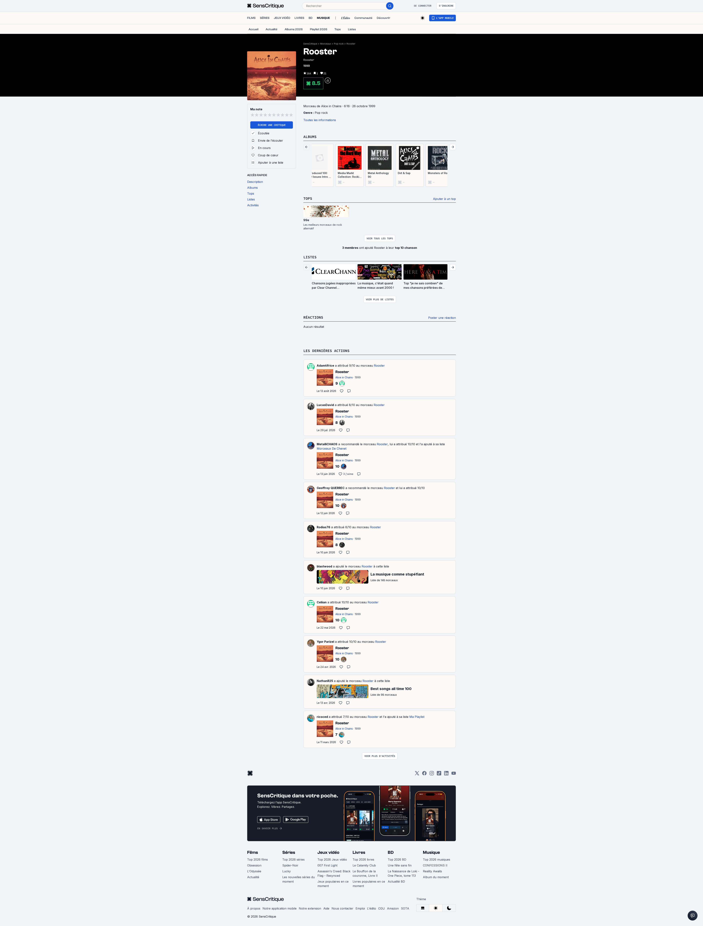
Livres (359, 852)
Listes (310, 257)
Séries (288, 852)
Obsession (254, 865)
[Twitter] (417, 774)
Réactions (313, 317)
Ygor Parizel (325, 641)
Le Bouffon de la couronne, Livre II (365, 873)
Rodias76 (323, 527)
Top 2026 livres (363, 859)
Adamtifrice (325, 365)
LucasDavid (325, 405)
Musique (431, 852)
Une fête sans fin (400, 865)
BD (391, 852)
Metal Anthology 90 (378, 174)
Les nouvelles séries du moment (298, 879)
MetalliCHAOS (327, 444)
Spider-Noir (290, 865)
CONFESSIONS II (435, 865)
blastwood (324, 566)
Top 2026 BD (397, 859)
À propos (253, 908)
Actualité (253, 877)
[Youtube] (453, 774)
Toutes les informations (319, 120)
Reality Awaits (432, 871)
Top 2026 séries (293, 859)
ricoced (322, 717)
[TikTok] (439, 774)
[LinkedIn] (446, 774)
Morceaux (325, 43)
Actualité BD (396, 881)
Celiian (322, 602)
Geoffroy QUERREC (331, 488)
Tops (307, 198)
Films (252, 852)
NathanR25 (325, 681)
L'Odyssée (254, 871)
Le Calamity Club (364, 865)
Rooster (351, 43)
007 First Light (327, 865)
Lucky (286, 871)
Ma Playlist (416, 717)
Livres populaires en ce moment (369, 884)
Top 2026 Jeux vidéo (332, 859)
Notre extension (310, 908)
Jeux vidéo (328, 852)
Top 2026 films (257, 859)
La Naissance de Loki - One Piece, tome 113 (403, 873)
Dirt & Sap (404, 173)
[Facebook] (424, 774)
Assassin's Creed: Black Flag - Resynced (333, 873)
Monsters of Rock (439, 173)
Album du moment (436, 877)
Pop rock (339, 43)
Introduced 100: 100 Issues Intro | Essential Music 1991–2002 (319, 175)
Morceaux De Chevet (331, 448)
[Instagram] (431, 774)
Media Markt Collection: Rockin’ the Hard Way (350, 175)
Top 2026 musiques (436, 859)
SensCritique (310, 43)
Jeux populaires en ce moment (333, 884)
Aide (326, 908)
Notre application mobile (280, 908)
